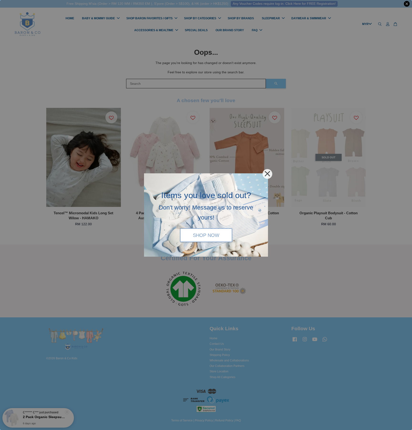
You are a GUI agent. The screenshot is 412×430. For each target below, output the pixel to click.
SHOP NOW (206, 235)
